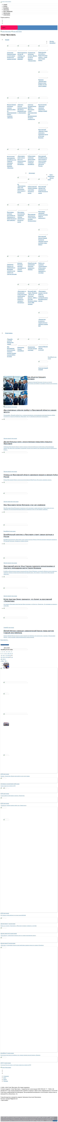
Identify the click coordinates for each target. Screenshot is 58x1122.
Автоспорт (6, 9)
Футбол (5, 6)
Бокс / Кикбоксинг (8, 11)
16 (3, 655)
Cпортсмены (6, 15)
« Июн (2, 661)
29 (1, 659)
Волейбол (6, 8)
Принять (55, 1120)
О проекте (6, 1076)
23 (3, 657)
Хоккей (5, 4)
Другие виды (6, 13)
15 (1, 655)
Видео (5, 1079)
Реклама (5, 1081)
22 (1, 657)
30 (3, 659)
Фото (4, 1078)
